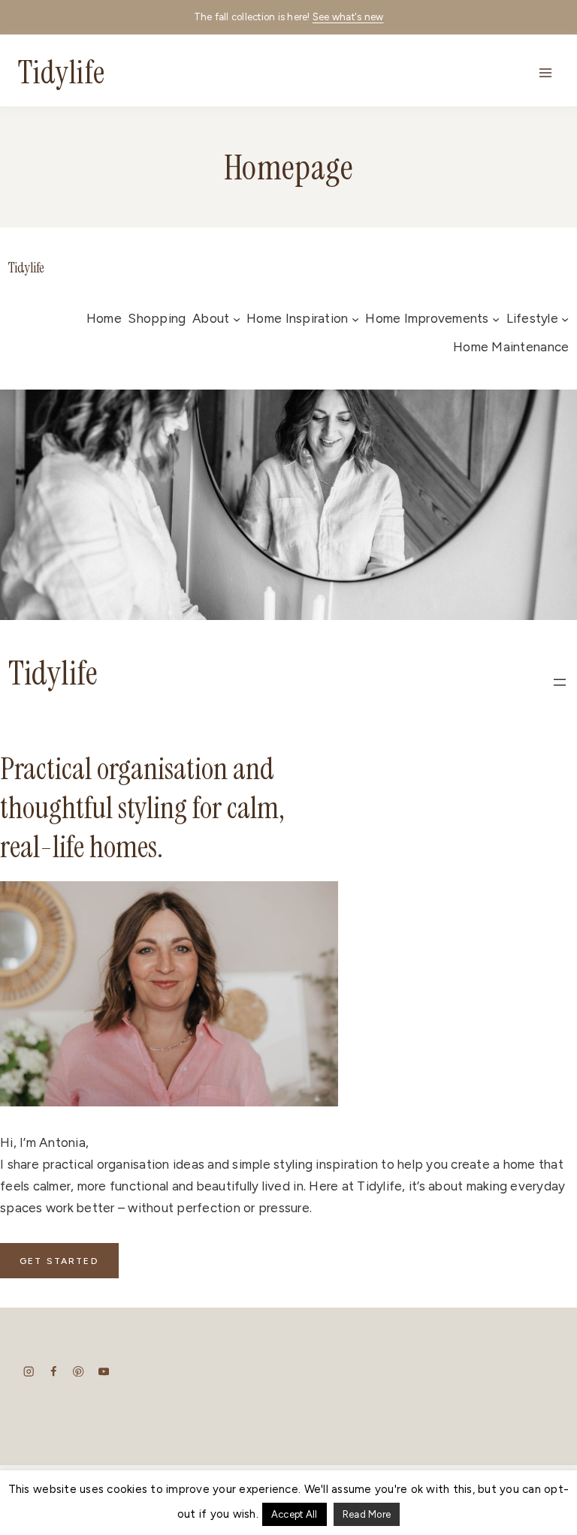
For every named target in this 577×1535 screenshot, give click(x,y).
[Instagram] (29, 1371)
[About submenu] (236, 319)
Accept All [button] (294, 1514)
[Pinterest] (78, 1371)
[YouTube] (103, 1371)
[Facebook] (54, 1371)
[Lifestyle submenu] (565, 319)
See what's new (348, 17)
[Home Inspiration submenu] (355, 319)
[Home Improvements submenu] (496, 319)
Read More (367, 1514)
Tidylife (26, 268)
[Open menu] (545, 72)
